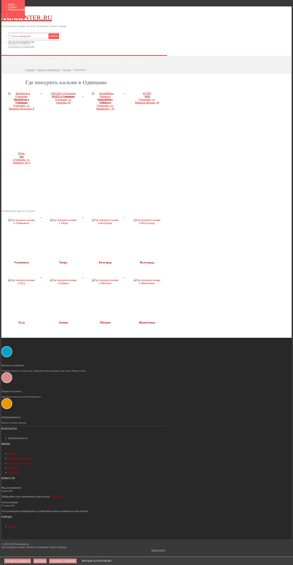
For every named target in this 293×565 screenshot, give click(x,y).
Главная (11, 4)
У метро (72, 61)
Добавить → (58, 496)
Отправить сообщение (21, 46)
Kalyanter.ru (26, 17)
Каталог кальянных (42, 61)
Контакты (13, 74)
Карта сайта (158, 550)
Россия (67, 69)
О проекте (12, 7)
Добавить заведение (16, 9)
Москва (12, 526)
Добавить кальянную (103, 61)
